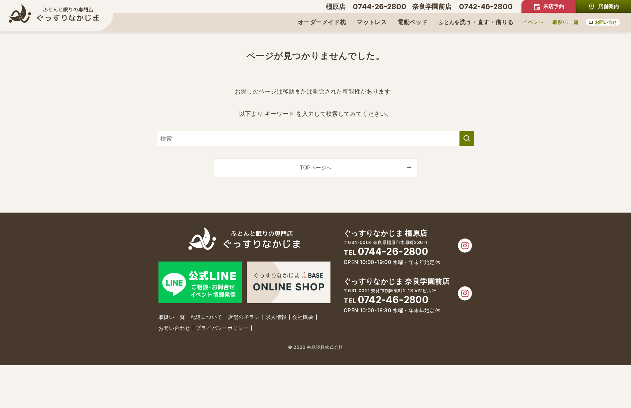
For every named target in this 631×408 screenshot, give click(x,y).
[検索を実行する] (466, 138)
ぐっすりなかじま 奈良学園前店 (397, 281)
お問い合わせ (174, 328)
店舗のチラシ (243, 317)
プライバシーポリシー (222, 328)
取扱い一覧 (565, 22)
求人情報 (276, 317)
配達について (206, 317)
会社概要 (302, 317)
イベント (532, 22)
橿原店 (335, 6)
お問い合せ (606, 22)
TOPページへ (315, 167)
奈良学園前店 (432, 6)
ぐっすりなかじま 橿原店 (386, 233)
